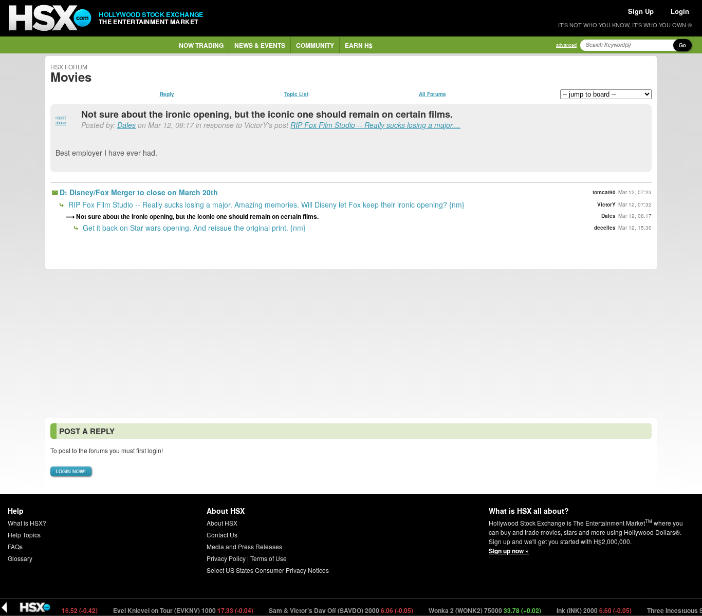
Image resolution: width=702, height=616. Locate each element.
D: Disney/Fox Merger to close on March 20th (139, 192)
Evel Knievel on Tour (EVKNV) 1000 (176, 610)
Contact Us (222, 534)
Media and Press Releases (244, 546)
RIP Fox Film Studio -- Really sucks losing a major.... (375, 125)
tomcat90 (604, 192)
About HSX (222, 522)
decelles (605, 227)
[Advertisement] (351, 344)
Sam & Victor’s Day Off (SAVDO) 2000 (334, 610)
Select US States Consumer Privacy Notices (268, 570)
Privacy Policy (226, 558)
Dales (126, 125)
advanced (566, 45)
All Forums (432, 94)
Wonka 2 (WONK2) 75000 (477, 610)
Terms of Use (268, 558)
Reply (167, 94)
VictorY (606, 204)
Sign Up (641, 11)
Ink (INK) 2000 (586, 610)
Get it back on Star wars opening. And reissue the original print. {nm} (193, 227)
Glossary (20, 558)
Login (680, 11)
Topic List (296, 94)
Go (682, 45)
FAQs (15, 546)
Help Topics (24, 534)
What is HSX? (27, 522)
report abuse (61, 120)
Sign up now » (509, 550)
